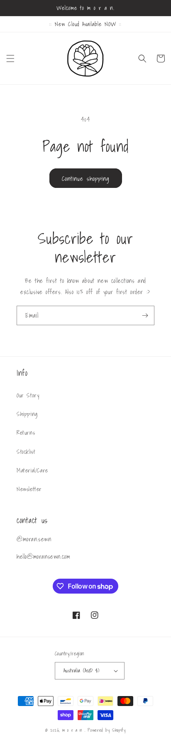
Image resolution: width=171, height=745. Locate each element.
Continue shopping (86, 178)
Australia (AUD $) (82, 670)
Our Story (28, 395)
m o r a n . (75, 730)
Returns (26, 432)
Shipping (27, 414)
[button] (10, 58)
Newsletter (29, 489)
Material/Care (32, 470)
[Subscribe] (145, 315)
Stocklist (26, 451)
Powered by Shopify (107, 730)
